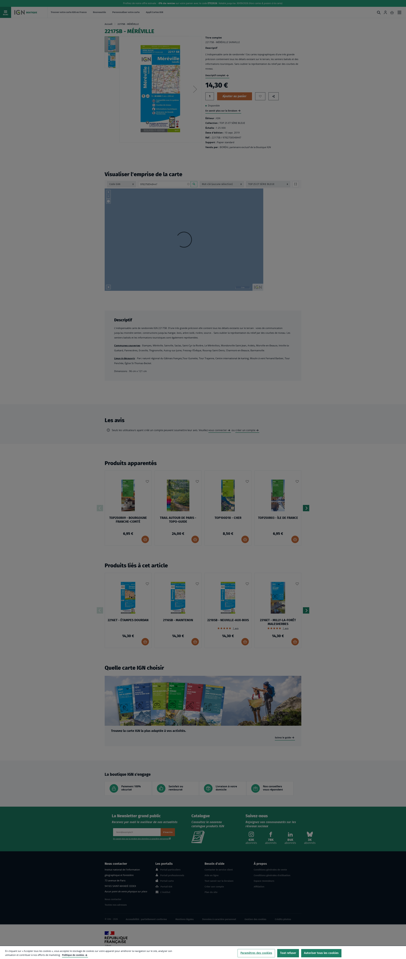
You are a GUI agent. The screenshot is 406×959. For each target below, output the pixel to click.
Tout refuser (288, 953)
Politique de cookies (73, 955)
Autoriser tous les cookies (321, 953)
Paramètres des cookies (256, 953)
